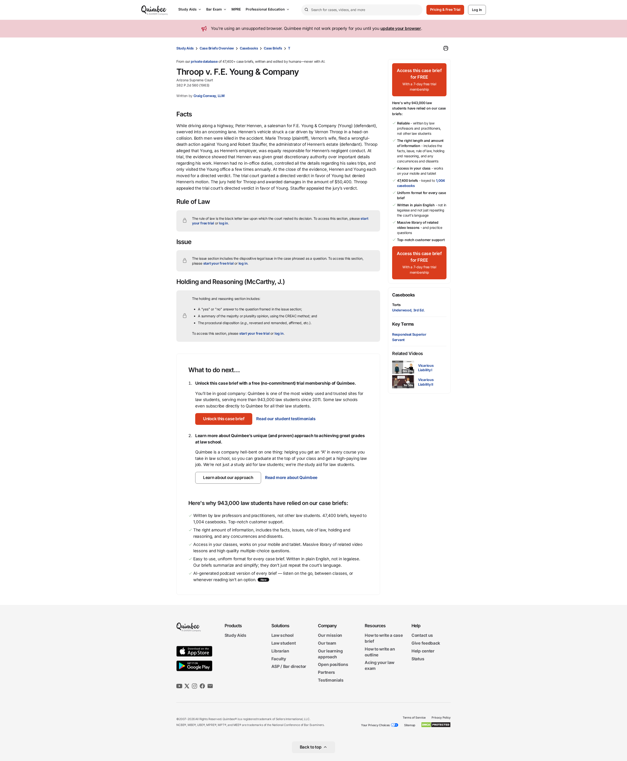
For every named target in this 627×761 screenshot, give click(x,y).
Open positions (333, 664)
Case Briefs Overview (217, 48)
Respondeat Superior (409, 334)
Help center (422, 651)
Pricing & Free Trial (445, 9)
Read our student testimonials (285, 418)
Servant (398, 340)
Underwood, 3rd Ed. (408, 310)
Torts (396, 305)
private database (204, 61)
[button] (223, 419)
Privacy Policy (441, 717)
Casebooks (249, 48)
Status (417, 658)
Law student (283, 643)
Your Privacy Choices (375, 725)
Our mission (330, 635)
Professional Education (265, 9)
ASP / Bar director (288, 666)
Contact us (422, 635)
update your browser (400, 28)
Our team (327, 643)
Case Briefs (273, 48)
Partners (326, 672)
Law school (282, 635)
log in (223, 223)
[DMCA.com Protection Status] (436, 725)
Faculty (278, 658)
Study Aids (187, 9)
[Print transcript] (446, 48)
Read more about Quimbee (291, 477)
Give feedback (425, 643)
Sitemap (409, 725)
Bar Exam (214, 9)
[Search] (306, 9)
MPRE (236, 9)
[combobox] (361, 9)
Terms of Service (414, 717)
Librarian (280, 651)
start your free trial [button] (218, 263)
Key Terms (403, 324)
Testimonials (330, 680)
